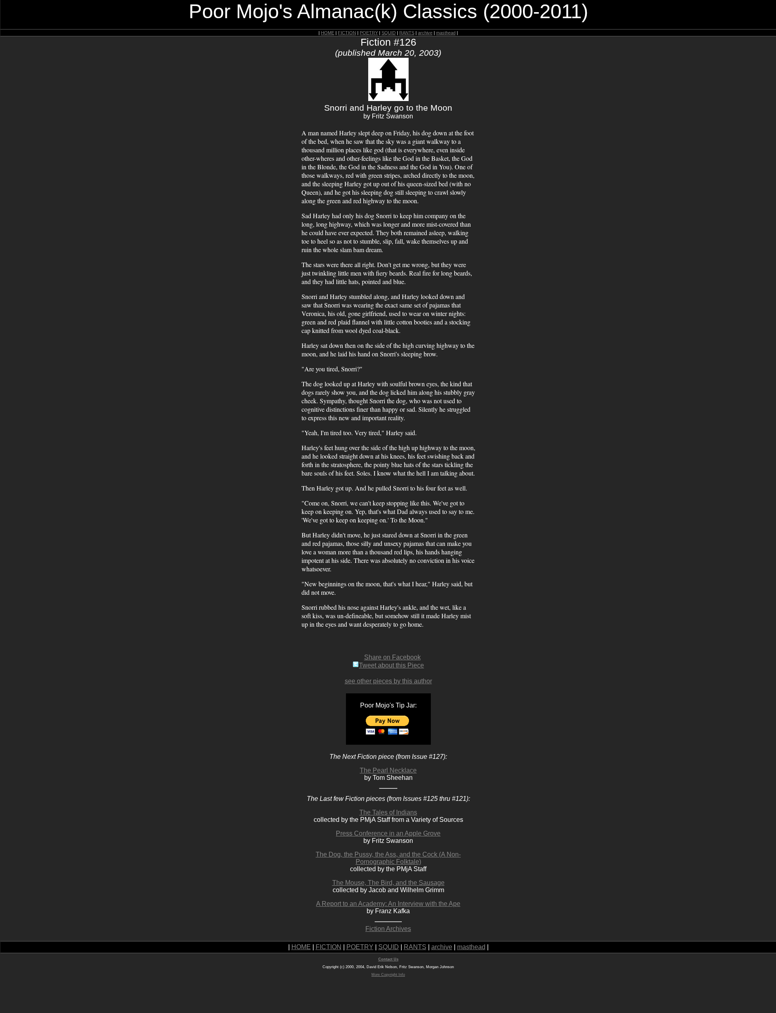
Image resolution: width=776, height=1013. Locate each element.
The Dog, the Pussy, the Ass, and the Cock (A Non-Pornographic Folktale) (388, 858)
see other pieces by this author (388, 681)
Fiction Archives (388, 928)
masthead (445, 32)
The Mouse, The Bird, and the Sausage (388, 882)
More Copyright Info (388, 975)
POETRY (369, 32)
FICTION (347, 32)
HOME (327, 32)
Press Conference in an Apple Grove (388, 833)
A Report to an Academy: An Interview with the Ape (388, 903)
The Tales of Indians (388, 812)
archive (425, 32)
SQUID (389, 32)
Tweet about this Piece (391, 665)
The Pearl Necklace (388, 770)
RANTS (406, 32)
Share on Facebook (392, 657)
